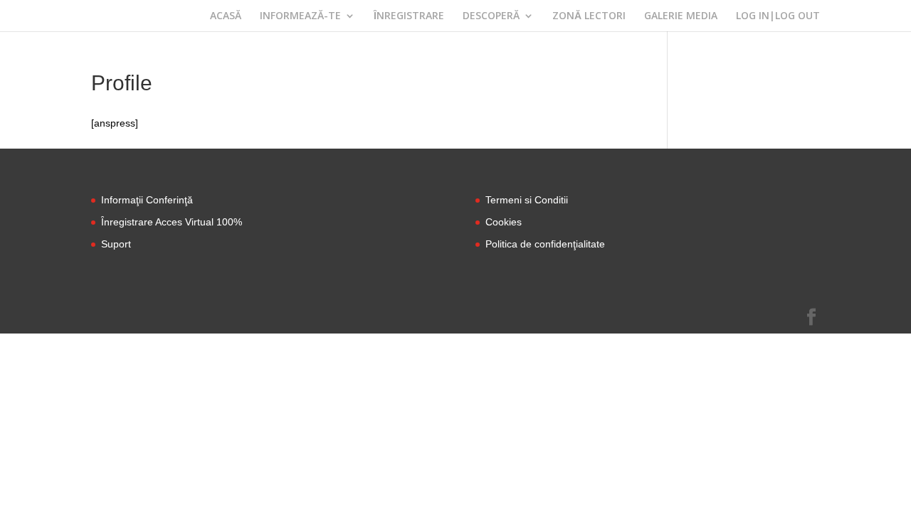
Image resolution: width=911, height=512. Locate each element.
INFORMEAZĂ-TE (300, 16)
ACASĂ (225, 16)
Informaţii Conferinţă (147, 200)
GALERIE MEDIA (680, 16)
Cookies (503, 222)
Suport (116, 244)
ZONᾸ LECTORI (589, 16)
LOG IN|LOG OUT (778, 16)
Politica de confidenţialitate (545, 244)
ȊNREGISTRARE (409, 16)
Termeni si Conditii (526, 200)
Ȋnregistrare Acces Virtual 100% (171, 222)
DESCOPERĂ (491, 16)
